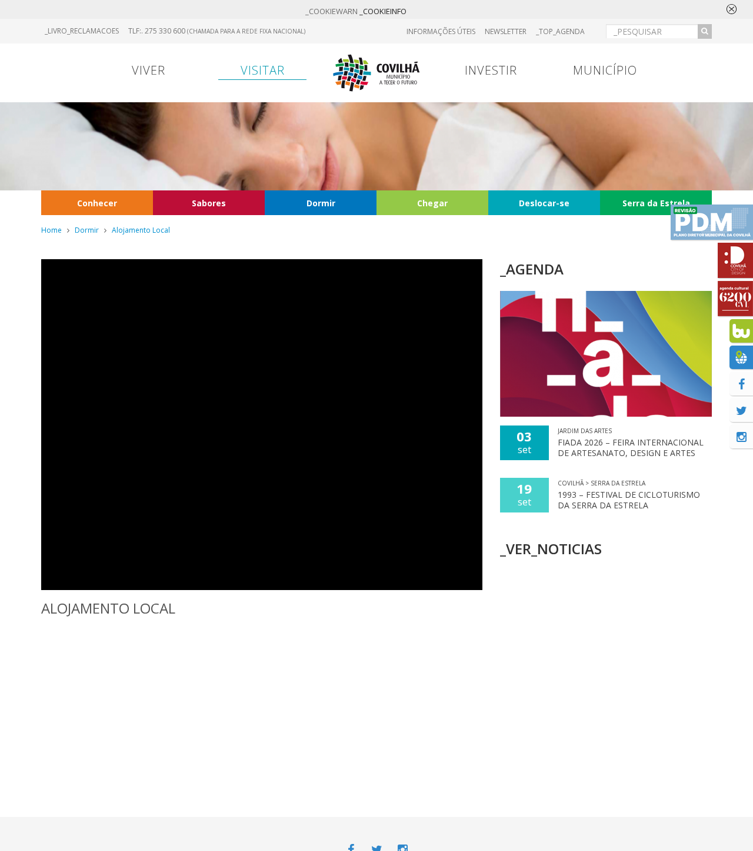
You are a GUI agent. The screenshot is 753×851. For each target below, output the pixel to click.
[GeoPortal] (741, 357)
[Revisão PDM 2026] (712, 222)
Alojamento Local (141, 230)
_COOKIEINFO (383, 11)
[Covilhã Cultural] (735, 298)
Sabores (209, 203)
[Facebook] (741, 384)
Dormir (320, 203)
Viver (148, 70)
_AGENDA (532, 269)
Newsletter (506, 31)
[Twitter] (741, 410)
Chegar (432, 203)
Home (51, 230)
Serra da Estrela (656, 203)
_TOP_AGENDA (560, 31)
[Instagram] (741, 436)
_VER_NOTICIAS (551, 548)
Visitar (263, 70)
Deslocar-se (544, 203)
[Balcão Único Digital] (741, 331)
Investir (491, 70)
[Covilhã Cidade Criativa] (735, 260)
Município (605, 70)
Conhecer (97, 203)
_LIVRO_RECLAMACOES (82, 31)
